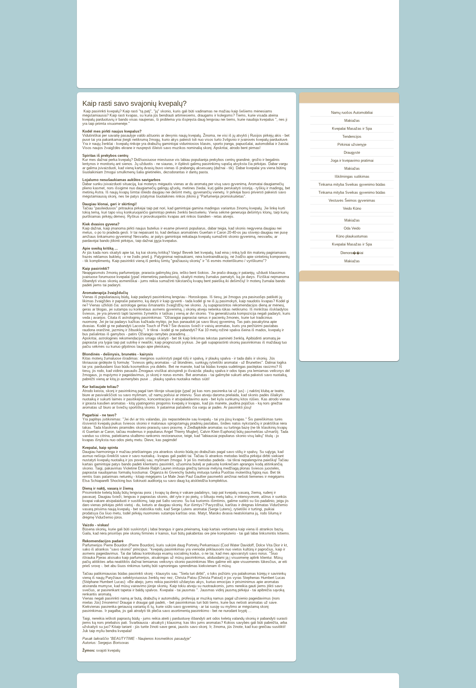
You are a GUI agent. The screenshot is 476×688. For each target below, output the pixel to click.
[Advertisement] (175, 44)
